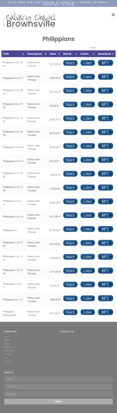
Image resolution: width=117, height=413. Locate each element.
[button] (113, 14)
